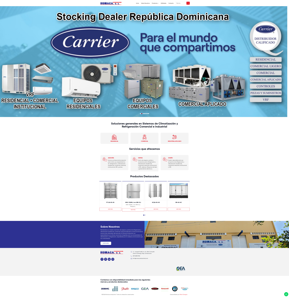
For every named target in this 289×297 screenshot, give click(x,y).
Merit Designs (183, 294)
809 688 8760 (136, 256)
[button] (143, 215)
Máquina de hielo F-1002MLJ (178, 202)
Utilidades (163, 3)
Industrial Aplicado (174, 141)
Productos (155, 3)
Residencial (114, 141)
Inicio (137, 3)
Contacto (171, 3)
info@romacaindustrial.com (140, 258)
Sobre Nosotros (145, 3)
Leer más (106, 243)
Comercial (144, 141)
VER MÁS (110, 209)
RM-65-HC (156, 202)
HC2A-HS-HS (133, 202)
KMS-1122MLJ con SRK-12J (110, 202)
